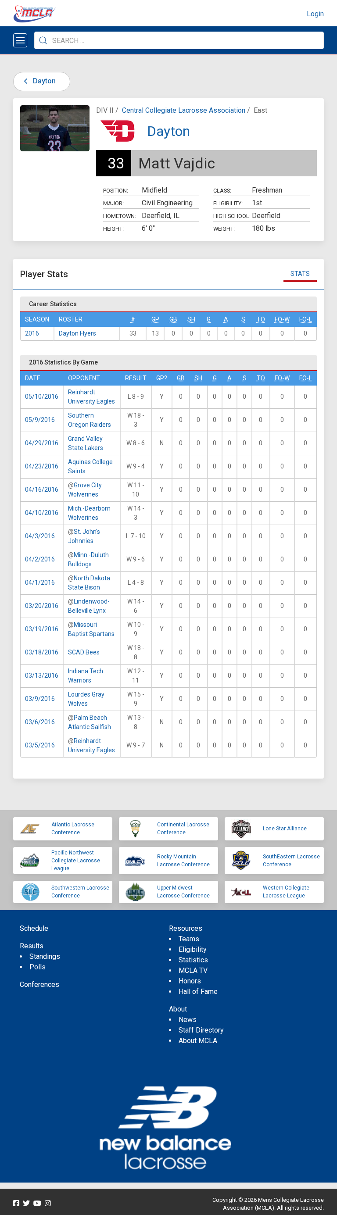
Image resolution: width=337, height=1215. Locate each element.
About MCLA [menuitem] (198, 1040)
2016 (32, 333)
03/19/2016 (41, 629)
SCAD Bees (84, 652)
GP (155, 319)
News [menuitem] (188, 1019)
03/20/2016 (41, 605)
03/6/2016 (40, 721)
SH (191, 319)
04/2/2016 (40, 559)
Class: (222, 190)
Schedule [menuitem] (34, 928)
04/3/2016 (40, 536)
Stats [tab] (300, 273)
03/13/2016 (41, 675)
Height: (113, 228)
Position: (115, 190)
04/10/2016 (41, 512)
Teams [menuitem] (189, 939)
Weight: (224, 228)
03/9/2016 (40, 698)
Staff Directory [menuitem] (201, 1030)
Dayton (43, 81)
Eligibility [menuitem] (193, 949)
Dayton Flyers (77, 333)
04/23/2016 (41, 466)
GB (173, 319)
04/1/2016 (40, 582)
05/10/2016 (41, 396)
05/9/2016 (40, 419)
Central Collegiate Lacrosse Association (183, 110)
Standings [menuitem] (44, 956)
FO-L (305, 319)
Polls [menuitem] (37, 967)
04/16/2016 (41, 489)
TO (261, 319)
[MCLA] (35, 14)
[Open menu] (20, 40)
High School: (232, 216)
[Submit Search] (43, 40)
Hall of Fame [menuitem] (198, 991)
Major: (113, 203)
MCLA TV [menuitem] (193, 970)
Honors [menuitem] (190, 981)
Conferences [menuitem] (39, 984)
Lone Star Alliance (285, 828)
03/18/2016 (41, 652)
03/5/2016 (40, 745)
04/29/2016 (41, 443)
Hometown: (119, 216)
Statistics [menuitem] (193, 960)
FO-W (282, 319)
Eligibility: (228, 203)
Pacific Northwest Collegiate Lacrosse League (75, 861)
